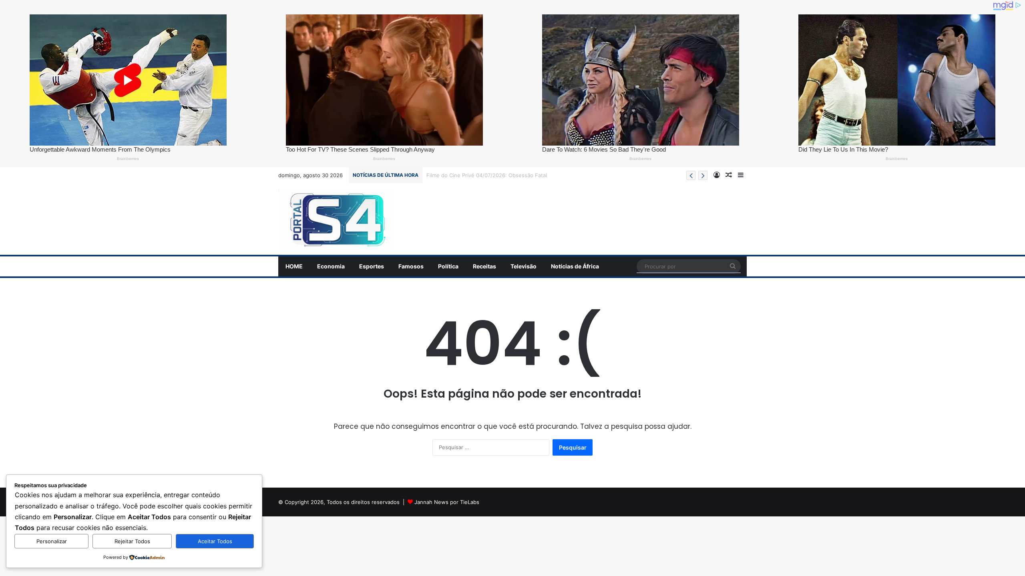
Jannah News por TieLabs (446, 502)
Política (448, 266)
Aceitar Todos (215, 541)
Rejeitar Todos (132, 541)
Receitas (484, 266)
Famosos (411, 266)
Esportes (371, 266)
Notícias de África (575, 266)
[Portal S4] (335, 219)
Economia (331, 266)
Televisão (523, 266)
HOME (294, 266)
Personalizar (51, 541)
